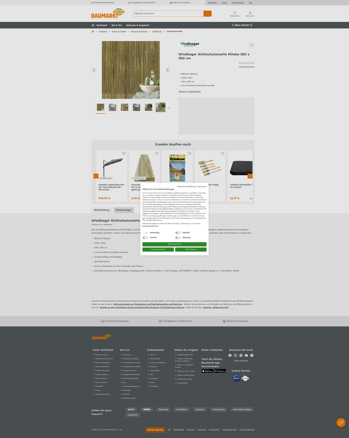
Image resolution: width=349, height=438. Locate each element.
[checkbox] (145, 232)
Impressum (202, 187)
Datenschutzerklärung (186, 187)
